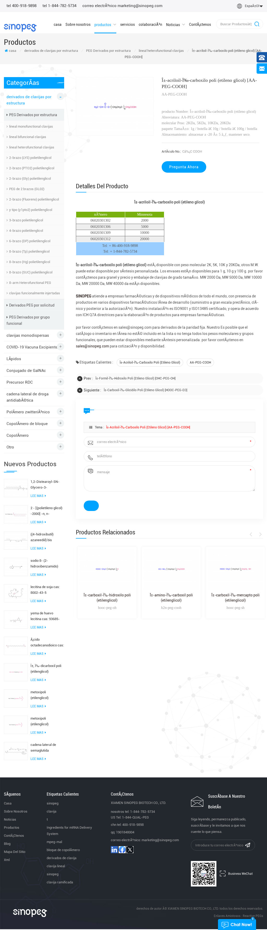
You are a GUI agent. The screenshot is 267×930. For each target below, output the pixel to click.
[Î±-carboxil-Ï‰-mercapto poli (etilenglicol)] (233, 569)
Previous (251, 534)
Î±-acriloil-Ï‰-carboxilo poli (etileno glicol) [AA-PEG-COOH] (148, 427)
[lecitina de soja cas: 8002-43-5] (16, 593)
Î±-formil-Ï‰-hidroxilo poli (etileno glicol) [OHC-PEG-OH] (135, 378)
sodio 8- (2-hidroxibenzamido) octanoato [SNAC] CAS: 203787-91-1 (44, 564)
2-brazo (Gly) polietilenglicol (30, 178)
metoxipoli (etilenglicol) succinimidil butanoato (47, 695)
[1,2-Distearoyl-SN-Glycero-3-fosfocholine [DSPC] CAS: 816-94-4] (16, 488)
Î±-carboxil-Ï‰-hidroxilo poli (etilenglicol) (105, 597)
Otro (10, 447)
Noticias (173, 25)
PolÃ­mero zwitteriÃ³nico (28, 412)
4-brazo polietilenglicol (26, 231)
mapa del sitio (14, 852)
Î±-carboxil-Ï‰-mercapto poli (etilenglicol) (234, 597)
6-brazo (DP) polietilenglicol (29, 241)
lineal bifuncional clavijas (27, 137)
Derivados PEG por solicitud (31, 305)
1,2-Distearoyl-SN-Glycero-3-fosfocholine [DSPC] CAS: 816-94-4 (45, 485)
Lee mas (37, 496)
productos (102, 25)
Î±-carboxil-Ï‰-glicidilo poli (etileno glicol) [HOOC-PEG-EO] (145, 390)
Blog (7, 844)
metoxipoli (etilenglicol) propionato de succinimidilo (41, 721)
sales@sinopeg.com (93, 346)
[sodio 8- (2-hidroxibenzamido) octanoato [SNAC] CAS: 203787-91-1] (16, 567)
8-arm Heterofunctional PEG (30, 283)
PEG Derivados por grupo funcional (28, 320)
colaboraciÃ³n (150, 24)
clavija (51, 811)
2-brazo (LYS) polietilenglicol (30, 158)
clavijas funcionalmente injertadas (34, 293)
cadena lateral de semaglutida (43, 747)
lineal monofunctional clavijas (31, 126)
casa (58, 24)
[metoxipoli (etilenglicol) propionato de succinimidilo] (16, 724)
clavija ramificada (60, 882)
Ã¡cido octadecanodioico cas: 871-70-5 (47, 643)
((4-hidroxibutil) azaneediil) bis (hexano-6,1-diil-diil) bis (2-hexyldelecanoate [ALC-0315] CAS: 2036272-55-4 (46, 537)
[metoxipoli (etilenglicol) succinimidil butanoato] (16, 698)
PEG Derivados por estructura (108, 51)
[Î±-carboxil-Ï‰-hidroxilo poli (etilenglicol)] (105, 569)
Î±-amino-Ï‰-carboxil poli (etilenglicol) (169, 597)
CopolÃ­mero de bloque (27, 423)
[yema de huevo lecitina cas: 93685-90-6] (16, 619)
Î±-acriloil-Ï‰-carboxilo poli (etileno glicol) (150, 362)
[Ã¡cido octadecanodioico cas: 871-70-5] (16, 646)
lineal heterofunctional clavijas (161, 51)
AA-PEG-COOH (200, 362)
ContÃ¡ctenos (200, 24)
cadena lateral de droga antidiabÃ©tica (27, 397)
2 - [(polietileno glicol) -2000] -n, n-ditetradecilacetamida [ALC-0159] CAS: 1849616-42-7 (47, 511)
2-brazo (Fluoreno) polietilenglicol (34, 199)
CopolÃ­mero (18, 435)
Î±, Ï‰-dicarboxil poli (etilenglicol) (46, 668)
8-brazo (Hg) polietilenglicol (29, 262)
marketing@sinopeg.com (160, 840)
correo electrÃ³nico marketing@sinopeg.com (122, 5)
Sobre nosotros (77, 24)
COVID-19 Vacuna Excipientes (33, 347)
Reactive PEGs (253, 916)
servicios (127, 24)
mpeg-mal (54, 842)
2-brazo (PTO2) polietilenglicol (31, 168)
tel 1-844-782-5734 (59, 5)
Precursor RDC (20, 382)
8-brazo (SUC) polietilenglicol (30, 272)
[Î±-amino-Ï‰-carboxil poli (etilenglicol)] (169, 569)
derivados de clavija (61, 858)
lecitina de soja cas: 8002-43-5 (45, 590)
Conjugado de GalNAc (26, 370)
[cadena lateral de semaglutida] (16, 751)
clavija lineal (56, 866)
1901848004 (125, 832)
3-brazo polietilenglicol (26, 220)
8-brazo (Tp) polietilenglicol (29, 251)
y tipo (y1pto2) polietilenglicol (30, 210)
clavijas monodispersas (28, 335)
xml (7, 860)
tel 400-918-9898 (22, 5)
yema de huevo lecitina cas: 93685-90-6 (45, 616)
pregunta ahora (184, 167)
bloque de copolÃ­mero (63, 850)
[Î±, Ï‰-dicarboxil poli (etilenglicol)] (16, 672)
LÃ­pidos (14, 359)
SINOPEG (84, 296)
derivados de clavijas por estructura (51, 51)
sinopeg (52, 803)
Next (259, 534)
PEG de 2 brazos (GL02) (26, 189)
